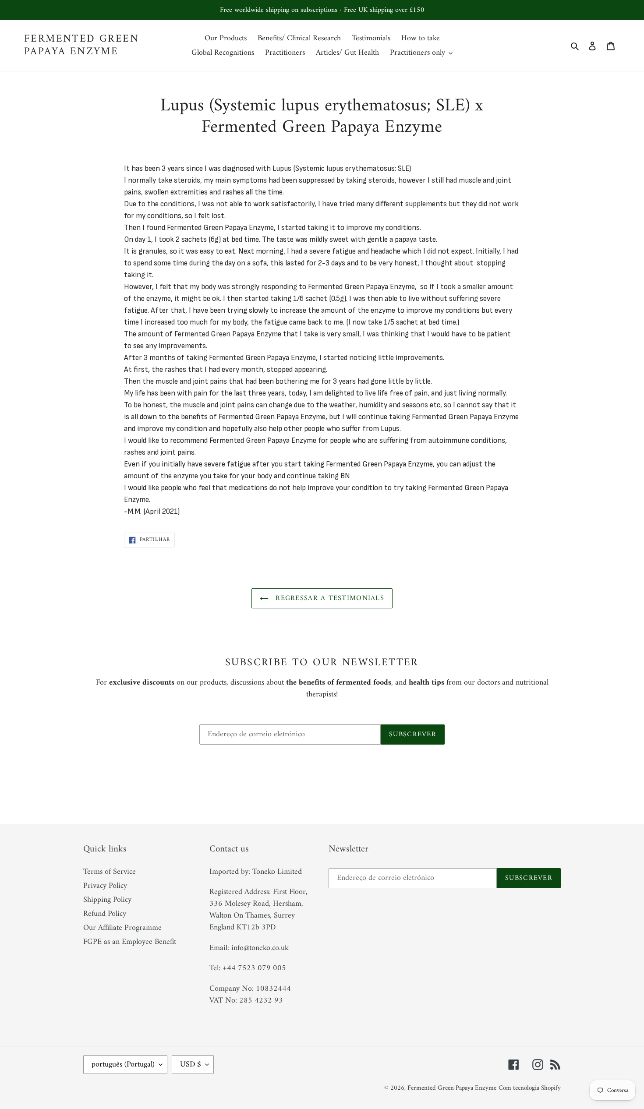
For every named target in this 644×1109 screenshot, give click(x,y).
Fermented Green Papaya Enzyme (81, 45)
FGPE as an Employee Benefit (129, 942)
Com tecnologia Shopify (530, 1088)
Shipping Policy (107, 900)
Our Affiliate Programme (122, 928)
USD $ (190, 1064)
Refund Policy (104, 914)
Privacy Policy (105, 886)
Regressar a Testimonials (328, 598)
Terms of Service (109, 872)
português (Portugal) (123, 1064)
